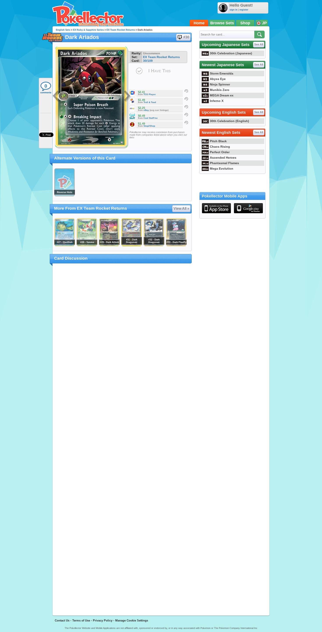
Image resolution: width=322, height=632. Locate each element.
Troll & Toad (149, 102)
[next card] (127, 96)
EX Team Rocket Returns (120, 29)
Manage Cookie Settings (131, 620)
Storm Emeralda (221, 73)
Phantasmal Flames (224, 163)
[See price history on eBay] (186, 106)
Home (199, 23)
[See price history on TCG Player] (186, 91)
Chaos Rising (220, 146)
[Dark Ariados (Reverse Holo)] (64, 195)
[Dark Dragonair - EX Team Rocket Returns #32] (153, 245)
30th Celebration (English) (229, 121)
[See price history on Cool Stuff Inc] (186, 114)
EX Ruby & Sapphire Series (88, 29)
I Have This (159, 70)
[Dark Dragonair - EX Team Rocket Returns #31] (131, 245)
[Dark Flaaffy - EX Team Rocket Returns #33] (176, 245)
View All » (181, 208)
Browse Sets (222, 23)
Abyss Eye (218, 79)
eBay (146, 110)
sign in (233, 9)
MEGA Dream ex (222, 95)
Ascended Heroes (223, 157)
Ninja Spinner (220, 84)
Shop (245, 23)
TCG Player (149, 94)
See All (258, 44)
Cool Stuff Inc (150, 118)
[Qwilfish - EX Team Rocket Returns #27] (64, 245)
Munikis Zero (219, 90)
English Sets (63, 29)
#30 (186, 37)
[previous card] (56, 96)
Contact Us (62, 620)
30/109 (148, 60)
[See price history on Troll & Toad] (186, 99)
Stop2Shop (149, 126)
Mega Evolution (221, 168)
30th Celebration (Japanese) (231, 53)
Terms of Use (81, 620)
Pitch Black (218, 141)
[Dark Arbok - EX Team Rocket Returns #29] (109, 245)
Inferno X (216, 101)
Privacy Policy (102, 620)
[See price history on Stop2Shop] (186, 122)
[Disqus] (122, 437)
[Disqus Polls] (122, 324)
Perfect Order (220, 152)
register (243, 9)
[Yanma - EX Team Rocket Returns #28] (86, 245)
